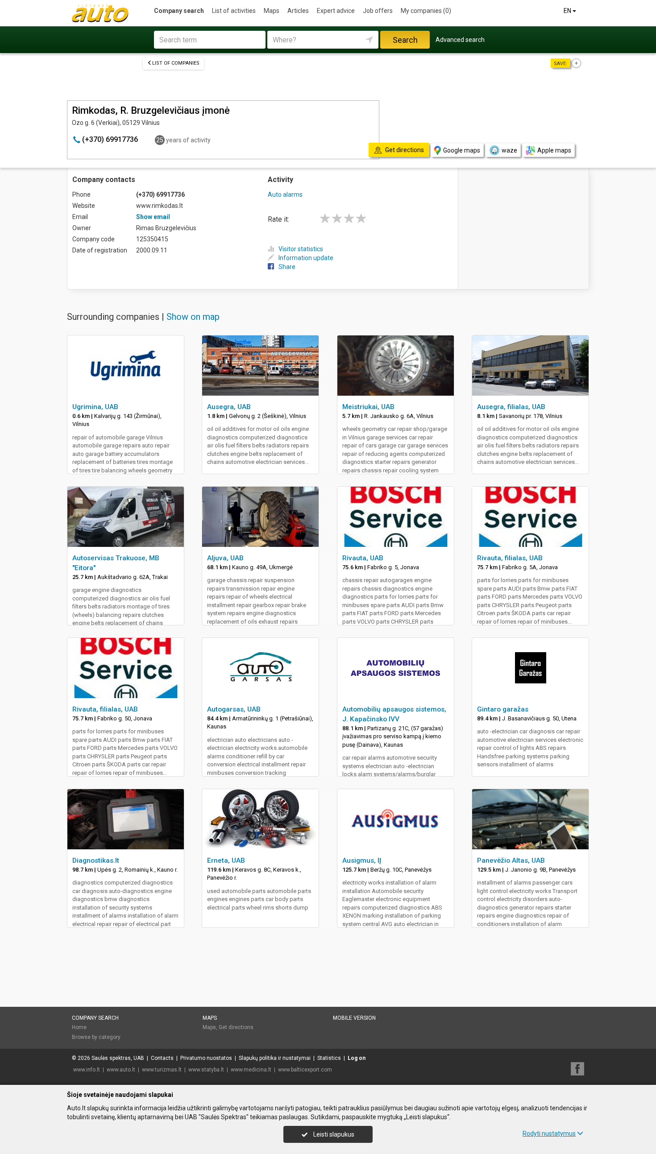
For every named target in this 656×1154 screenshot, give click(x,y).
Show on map (193, 316)
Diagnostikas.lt (95, 860)
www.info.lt (86, 1070)
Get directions (236, 1027)
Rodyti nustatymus (549, 1133)
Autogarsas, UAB (234, 709)
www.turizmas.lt (162, 1070)
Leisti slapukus (333, 1134)
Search (405, 40)
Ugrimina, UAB (95, 407)
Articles (298, 10)
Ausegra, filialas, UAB (511, 407)
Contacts (162, 1058)
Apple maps (554, 150)
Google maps (461, 150)
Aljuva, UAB (225, 558)
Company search (179, 10)
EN (568, 10)
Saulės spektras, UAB (117, 1058)
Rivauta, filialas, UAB (510, 558)
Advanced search (460, 39)
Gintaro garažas (502, 709)
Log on (356, 1058)
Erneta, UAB (226, 860)
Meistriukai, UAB (368, 407)
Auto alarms (285, 194)
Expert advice (336, 10)
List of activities (234, 10)
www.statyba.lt (206, 1070)
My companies (426, 10)
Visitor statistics (300, 248)
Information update (305, 257)
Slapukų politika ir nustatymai (275, 1058)
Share (286, 266)
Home (79, 1027)
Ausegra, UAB (229, 407)
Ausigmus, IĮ (361, 860)
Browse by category (96, 1037)
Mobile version (354, 1018)
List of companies (175, 63)
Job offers (378, 10)
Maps (271, 10)
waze (509, 150)
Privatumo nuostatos (206, 1058)
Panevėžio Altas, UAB (511, 860)
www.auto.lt (121, 1070)
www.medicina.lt (251, 1070)
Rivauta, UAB (362, 558)
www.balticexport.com (305, 1070)
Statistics (329, 1058)
